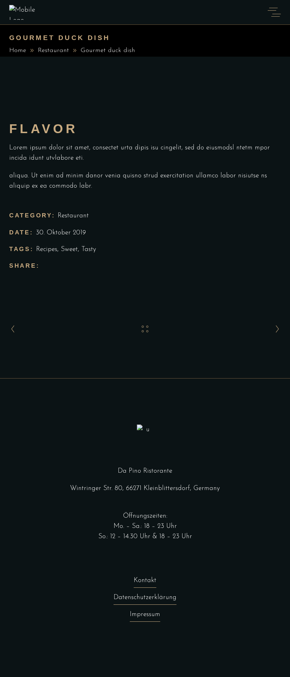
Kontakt (145, 580)
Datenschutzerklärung (145, 597)
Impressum (145, 614)
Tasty (88, 249)
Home (17, 50)
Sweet (69, 249)
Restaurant (53, 50)
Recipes (46, 249)
